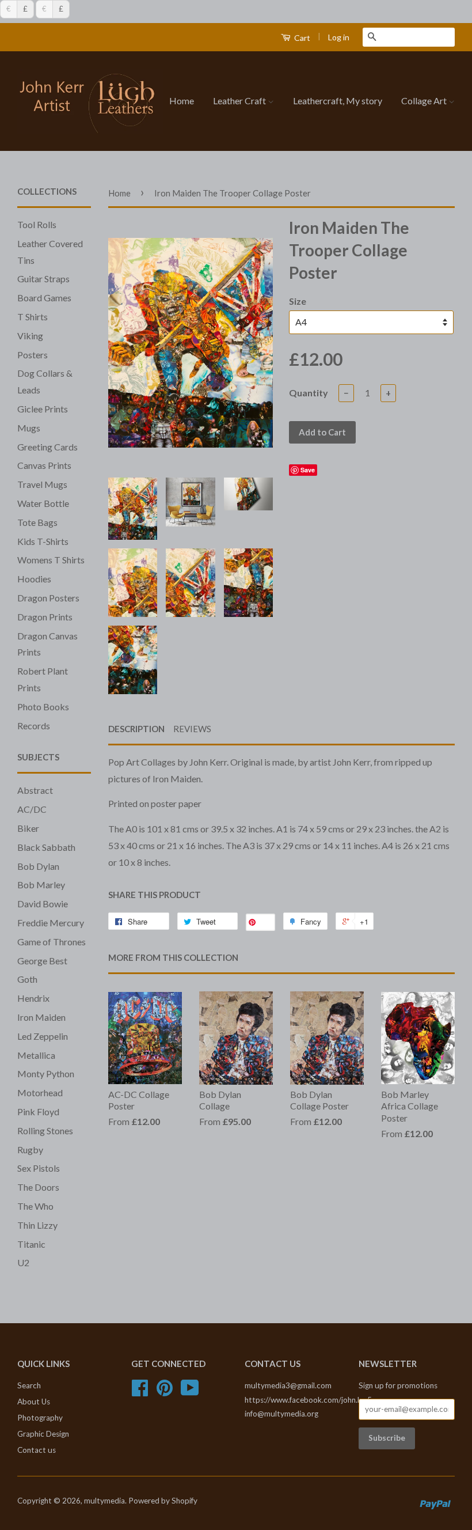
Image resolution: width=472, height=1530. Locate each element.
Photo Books (43, 706)
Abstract (35, 790)
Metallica (36, 1055)
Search (29, 1385)
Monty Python (45, 1073)
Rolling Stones (45, 1130)
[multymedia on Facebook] (140, 1391)
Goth (27, 979)
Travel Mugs (42, 484)
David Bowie (42, 903)
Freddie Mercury (50, 922)
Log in (338, 37)
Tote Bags (37, 522)
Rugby (30, 1149)
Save (307, 469)
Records (33, 725)
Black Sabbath (46, 847)
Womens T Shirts (51, 559)
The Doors (38, 1186)
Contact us (36, 1450)
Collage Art (424, 100)
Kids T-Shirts (42, 541)
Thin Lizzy (37, 1225)
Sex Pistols (38, 1167)
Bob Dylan (38, 866)
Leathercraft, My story (337, 100)
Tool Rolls (36, 224)
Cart (301, 38)
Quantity (308, 392)
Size (297, 301)
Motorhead (40, 1092)
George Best (42, 960)
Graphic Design (43, 1433)
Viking (30, 335)
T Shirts (32, 316)
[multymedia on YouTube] (190, 1391)
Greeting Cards (47, 446)
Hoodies (34, 578)
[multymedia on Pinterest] (164, 1391)
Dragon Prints (45, 616)
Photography (40, 1417)
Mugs (28, 427)
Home (181, 100)
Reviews (192, 729)
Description (136, 729)
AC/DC (32, 809)
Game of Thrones (51, 941)
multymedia (104, 1500)
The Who (35, 1205)
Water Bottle (43, 503)
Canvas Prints (44, 465)
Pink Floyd (38, 1111)
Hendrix (33, 998)
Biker (28, 828)
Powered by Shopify (162, 1500)
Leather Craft (240, 100)
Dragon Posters (48, 597)
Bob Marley (41, 884)
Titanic (31, 1244)
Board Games (44, 297)
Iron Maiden (41, 1017)
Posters (32, 354)
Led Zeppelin (42, 1036)
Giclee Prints (42, 408)
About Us (33, 1401)
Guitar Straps (43, 278)
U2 (23, 1262)
